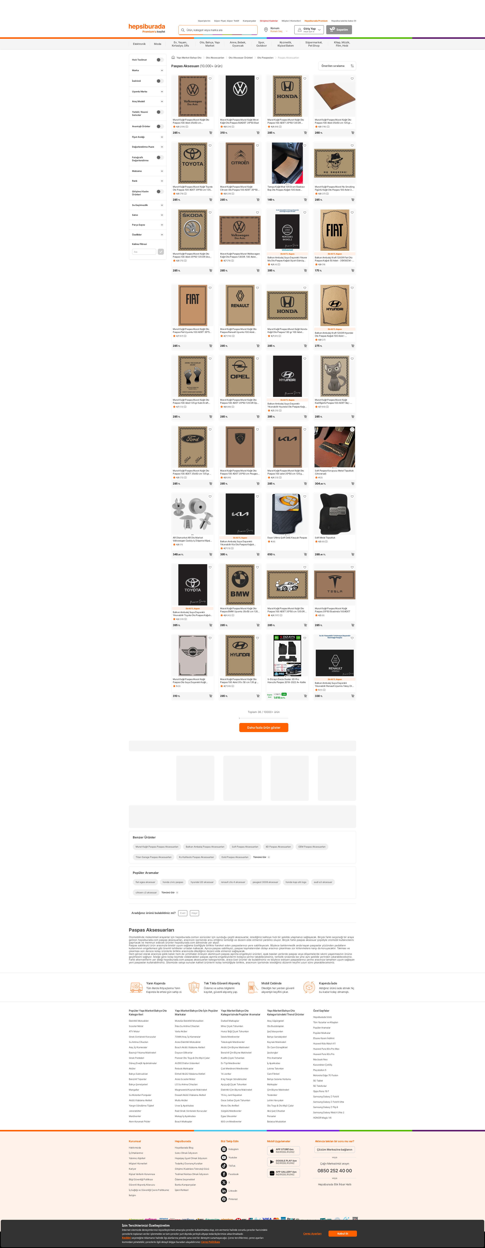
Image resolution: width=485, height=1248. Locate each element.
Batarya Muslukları (276, 1121)
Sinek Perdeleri (136, 1057)
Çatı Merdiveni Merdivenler (234, 1068)
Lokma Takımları (275, 1068)
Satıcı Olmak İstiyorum (186, 1152)
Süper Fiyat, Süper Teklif (226, 20)
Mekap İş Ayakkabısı (185, 1116)
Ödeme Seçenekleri (185, 1179)
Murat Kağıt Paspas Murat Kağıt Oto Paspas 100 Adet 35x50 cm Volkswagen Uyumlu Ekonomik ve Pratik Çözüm (191, 121)
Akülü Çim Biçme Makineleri (235, 1047)
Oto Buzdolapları (275, 1026)
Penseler (271, 1116)
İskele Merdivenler (230, 1036)
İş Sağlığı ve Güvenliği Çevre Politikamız (149, 1190)
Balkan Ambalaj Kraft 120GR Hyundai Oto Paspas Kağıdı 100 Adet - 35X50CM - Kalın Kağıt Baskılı (334, 334)
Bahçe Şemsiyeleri (138, 1084)
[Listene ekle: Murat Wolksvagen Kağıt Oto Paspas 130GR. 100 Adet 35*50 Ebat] (257, 212)
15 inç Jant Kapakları (231, 1095)
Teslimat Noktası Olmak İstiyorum (191, 1174)
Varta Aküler (181, 1031)
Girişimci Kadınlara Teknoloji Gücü (192, 1168)
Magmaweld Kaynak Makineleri (191, 1089)
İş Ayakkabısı (273, 1063)
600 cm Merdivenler (231, 1121)
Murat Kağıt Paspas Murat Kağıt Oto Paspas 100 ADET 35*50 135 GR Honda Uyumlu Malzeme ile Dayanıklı (287, 121)
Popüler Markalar (321, 1032)
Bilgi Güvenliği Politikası (141, 1179)
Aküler (132, 1068)
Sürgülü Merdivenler (231, 1110)
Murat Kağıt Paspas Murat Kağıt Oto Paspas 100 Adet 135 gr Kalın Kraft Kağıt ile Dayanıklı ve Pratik (191, 401)
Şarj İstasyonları (275, 1031)
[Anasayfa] (173, 57)
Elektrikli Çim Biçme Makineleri (236, 1089)
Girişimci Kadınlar (269, 20)
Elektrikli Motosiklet (139, 1020)
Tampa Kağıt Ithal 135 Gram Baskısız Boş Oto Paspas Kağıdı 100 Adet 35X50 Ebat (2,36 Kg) (286, 188)
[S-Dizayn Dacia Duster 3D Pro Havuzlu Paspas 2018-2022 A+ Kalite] (287, 656)
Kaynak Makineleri (276, 1042)
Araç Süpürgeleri (275, 1020)
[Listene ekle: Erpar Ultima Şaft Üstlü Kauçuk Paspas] (305, 496)
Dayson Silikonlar (183, 1052)
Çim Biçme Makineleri (278, 1089)
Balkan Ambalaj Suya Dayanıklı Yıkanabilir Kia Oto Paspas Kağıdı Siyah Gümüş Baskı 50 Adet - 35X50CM (237, 543)
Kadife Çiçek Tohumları (232, 1057)
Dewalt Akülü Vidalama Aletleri (190, 1095)
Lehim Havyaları (275, 1100)
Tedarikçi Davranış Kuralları (189, 1163)
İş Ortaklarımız (136, 1152)
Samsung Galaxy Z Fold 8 (326, 1096)
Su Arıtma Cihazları (138, 1042)
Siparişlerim (204, 20)
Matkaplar (272, 1084)
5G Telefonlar (320, 1085)
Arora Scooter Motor (185, 1079)
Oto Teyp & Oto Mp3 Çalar (280, 1105)
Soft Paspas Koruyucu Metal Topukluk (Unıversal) (334, 472)
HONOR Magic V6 (322, 1117)
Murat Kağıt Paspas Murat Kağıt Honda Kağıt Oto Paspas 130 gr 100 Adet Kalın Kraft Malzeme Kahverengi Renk (287, 331)
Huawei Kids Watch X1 (324, 1043)
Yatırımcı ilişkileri (137, 1158)
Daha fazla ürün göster (263, 727)
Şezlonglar (272, 1052)
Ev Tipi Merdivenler (230, 1063)
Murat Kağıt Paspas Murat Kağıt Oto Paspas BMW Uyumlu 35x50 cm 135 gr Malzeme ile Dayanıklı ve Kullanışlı (239, 610)
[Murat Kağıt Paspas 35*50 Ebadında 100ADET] (334, 585)
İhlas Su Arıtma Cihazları (187, 1026)
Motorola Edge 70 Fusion (325, 1075)
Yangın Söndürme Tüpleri (141, 1105)
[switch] (160, 60)
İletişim (132, 1195)
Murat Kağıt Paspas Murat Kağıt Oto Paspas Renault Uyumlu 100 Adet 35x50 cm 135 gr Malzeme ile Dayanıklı (238, 331)
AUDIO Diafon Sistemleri (187, 1063)
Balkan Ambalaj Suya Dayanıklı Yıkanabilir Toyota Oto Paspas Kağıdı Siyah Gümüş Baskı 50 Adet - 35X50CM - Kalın (191, 614)
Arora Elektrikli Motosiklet (187, 1042)
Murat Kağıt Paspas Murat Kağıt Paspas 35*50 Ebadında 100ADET (332, 610)
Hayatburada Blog (184, 1147)
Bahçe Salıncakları (138, 1073)
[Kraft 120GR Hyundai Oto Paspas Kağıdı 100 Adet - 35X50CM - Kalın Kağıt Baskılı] (334, 306)
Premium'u (149, 31)
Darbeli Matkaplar (230, 1020)
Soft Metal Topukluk (325, 537)
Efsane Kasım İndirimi (323, 1038)
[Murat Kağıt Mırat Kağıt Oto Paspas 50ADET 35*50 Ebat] (240, 97)
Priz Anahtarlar (274, 1057)
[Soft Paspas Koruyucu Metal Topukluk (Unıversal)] (334, 447)
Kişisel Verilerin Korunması (142, 1174)
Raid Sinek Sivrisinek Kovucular (191, 1110)
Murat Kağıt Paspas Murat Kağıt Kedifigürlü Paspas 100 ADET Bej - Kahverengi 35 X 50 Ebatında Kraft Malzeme (332, 401)
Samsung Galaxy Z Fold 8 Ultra (328, 1101)
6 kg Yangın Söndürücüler (234, 1079)
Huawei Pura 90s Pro (323, 1054)
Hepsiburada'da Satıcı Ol (343, 20)
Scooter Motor (136, 1026)
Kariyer (132, 1168)
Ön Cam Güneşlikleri (277, 1047)
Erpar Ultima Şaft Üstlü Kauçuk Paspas (287, 537)
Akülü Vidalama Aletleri (140, 1100)
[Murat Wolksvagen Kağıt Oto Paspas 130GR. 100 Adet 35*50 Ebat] (240, 231)
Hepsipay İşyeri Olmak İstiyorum (191, 1158)
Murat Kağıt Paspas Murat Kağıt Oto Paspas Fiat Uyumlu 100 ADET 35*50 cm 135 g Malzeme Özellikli (192, 331)
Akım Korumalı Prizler (139, 1121)
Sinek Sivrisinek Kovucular (142, 1036)
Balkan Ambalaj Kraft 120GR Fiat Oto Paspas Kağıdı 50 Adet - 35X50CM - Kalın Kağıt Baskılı (333, 259)
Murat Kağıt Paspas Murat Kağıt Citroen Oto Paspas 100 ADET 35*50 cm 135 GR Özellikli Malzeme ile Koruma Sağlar (239, 188)
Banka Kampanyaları (185, 1184)
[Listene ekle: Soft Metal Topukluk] (352, 496)
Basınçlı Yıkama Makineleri (142, 1052)
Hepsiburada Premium (316, 20)
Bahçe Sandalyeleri (277, 1036)
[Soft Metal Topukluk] (334, 514)
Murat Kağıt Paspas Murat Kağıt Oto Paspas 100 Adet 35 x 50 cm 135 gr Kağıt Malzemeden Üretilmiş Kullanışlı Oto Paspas (239, 681)
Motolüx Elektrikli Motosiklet (189, 1020)
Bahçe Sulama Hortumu (279, 1079)
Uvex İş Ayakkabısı (184, 1105)
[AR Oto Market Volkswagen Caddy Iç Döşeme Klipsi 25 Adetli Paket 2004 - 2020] (192, 514)
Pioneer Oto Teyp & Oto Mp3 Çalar (192, 1057)
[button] (192, 132)
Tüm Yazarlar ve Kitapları (325, 1022)
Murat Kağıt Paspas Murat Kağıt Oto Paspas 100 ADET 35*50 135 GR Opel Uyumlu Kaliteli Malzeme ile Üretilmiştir (239, 401)
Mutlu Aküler (181, 1100)
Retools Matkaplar (184, 1068)
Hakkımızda (135, 1147)
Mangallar (134, 1089)
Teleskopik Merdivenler (232, 1042)
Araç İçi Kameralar (138, 1047)
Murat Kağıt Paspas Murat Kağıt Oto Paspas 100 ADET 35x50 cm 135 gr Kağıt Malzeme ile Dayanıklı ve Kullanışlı (191, 472)
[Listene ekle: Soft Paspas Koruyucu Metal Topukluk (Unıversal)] (352, 429)
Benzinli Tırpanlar (137, 1079)
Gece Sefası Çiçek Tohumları (235, 1100)
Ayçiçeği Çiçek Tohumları (233, 1084)
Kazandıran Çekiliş (322, 1064)
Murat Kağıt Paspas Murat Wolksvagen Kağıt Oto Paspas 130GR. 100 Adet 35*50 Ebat (240, 255)
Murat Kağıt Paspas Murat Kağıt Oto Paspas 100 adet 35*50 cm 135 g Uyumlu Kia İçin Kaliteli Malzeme (286, 472)
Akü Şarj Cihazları (276, 1110)
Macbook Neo (320, 1059)
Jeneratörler (135, 1110)
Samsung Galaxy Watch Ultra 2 (328, 1112)
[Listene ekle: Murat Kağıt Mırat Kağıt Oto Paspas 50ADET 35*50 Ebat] (257, 78)
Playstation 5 (319, 1070)
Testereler (272, 1095)
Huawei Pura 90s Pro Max (326, 1048)
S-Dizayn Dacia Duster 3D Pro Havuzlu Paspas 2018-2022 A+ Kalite (287, 681)
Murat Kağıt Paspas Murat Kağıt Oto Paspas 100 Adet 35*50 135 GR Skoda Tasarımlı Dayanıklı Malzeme (192, 255)
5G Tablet (318, 1080)
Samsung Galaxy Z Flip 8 (325, 1107)
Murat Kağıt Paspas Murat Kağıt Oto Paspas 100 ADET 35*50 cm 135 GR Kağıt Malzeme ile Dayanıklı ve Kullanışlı (286, 610)
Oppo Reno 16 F (321, 1091)
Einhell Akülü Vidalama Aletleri (190, 1073)
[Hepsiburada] (147, 27)
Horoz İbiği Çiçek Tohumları (235, 1031)
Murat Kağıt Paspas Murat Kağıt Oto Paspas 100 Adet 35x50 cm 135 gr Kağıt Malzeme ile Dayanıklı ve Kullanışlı (333, 121)
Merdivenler (135, 1116)
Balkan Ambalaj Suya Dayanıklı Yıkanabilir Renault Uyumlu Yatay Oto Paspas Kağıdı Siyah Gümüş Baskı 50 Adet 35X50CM (334, 685)
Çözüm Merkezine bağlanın (334, 1149)
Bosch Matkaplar (183, 1121)
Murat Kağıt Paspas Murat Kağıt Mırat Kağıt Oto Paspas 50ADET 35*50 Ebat (239, 121)
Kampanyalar (249, 20)
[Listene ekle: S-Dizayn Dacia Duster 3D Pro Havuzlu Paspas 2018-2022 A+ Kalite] (305, 638)
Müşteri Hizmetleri (291, 20)
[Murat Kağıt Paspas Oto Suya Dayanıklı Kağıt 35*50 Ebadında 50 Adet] (192, 656)
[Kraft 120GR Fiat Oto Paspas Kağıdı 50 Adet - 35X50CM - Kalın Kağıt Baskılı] (334, 231)
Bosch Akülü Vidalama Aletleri (190, 1047)
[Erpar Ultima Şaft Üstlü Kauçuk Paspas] (287, 514)
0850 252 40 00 (335, 1170)
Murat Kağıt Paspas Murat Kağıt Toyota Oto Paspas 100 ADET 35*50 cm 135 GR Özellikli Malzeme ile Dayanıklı (193, 188)
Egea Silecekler (229, 1116)
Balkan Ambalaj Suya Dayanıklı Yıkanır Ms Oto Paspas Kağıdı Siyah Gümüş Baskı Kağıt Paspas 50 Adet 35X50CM (287, 259)
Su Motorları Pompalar (140, 1095)
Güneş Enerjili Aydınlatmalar (143, 1063)
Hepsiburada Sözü (322, 1017)
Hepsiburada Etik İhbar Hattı (334, 1184)
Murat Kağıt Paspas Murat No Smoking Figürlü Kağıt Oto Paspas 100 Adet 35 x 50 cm (335, 188)
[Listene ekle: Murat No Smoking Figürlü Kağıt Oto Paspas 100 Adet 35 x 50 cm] (352, 145)
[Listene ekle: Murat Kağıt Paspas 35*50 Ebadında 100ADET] (352, 567)
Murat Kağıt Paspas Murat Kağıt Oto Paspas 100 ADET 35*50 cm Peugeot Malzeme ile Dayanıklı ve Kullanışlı (239, 472)
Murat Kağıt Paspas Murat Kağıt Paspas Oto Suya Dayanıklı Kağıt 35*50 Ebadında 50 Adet (189, 681)
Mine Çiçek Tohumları (232, 1026)
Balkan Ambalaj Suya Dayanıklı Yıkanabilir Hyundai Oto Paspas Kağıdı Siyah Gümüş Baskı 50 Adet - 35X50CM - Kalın (287, 405)
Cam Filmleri (273, 1073)
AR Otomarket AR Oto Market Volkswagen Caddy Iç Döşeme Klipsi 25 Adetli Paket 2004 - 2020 (191, 539)
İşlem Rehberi (181, 1190)
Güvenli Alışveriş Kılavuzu (142, 1184)
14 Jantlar (226, 1073)
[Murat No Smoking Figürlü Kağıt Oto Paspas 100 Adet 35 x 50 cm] (334, 164)
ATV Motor (134, 1031)
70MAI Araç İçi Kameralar (187, 1036)
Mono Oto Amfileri (230, 1105)
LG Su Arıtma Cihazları (186, 1084)
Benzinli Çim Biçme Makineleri (236, 1052)
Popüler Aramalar (321, 1027)
